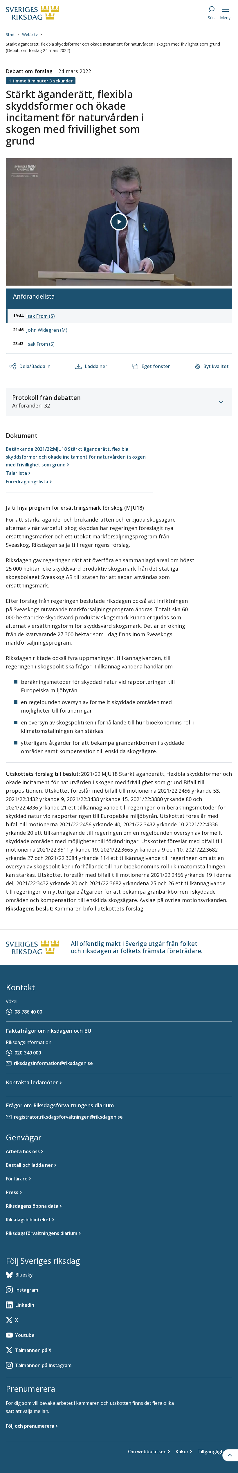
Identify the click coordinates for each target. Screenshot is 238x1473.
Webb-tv (30, 34)
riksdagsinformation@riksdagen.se (53, 1063)
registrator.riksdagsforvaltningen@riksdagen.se (68, 1117)
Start (10, 34)
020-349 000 (28, 1053)
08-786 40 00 (28, 1012)
